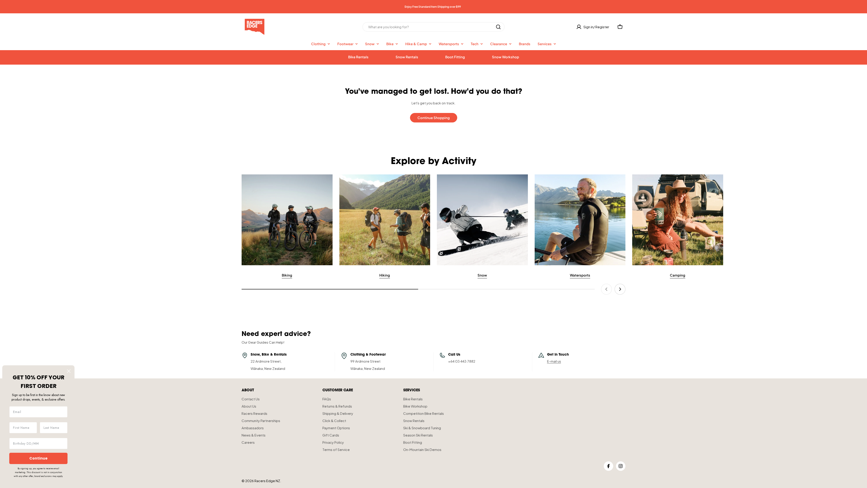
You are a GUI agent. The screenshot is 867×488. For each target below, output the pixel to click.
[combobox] (433, 27)
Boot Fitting (455, 57)
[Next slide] (620, 289)
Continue (38, 458)
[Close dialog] (69, 371)
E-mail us (554, 361)
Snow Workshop (505, 57)
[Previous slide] (606, 289)
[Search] (498, 27)
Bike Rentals (358, 57)
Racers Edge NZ (267, 481)
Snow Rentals (407, 57)
